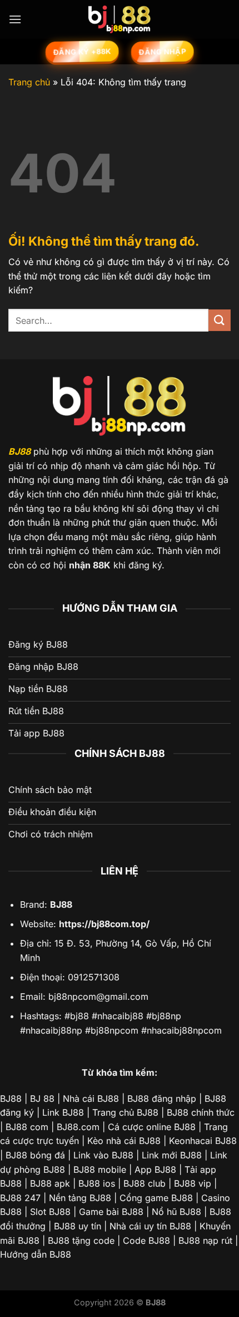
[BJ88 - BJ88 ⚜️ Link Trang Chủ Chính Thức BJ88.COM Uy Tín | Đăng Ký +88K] (119, 19)
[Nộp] (219, 320)
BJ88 (19, 451)
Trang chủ (29, 82)
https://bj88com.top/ (104, 923)
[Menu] (15, 19)
